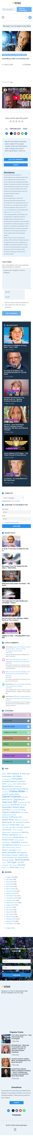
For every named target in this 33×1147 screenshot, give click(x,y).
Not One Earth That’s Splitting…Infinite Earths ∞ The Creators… (15, 619)
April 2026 (9, 886)
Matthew (15, 830)
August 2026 (10, 877)
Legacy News (10, 928)
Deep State (7, 802)
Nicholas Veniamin (19, 840)
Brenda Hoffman (22, 789)
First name (5, 509)
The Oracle (5, 865)
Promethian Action (10, 845)
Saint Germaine (9, 852)
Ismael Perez (8, 819)
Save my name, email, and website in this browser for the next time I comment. (17, 305)
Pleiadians (15, 842)
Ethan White (6, 810)
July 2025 (9, 907)
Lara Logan (5, 827)
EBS (29, 802)
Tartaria (4, 862)
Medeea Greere (6, 832)
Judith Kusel (5, 825)
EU (11, 810)
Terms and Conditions (15, 212)
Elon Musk (23, 805)
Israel (17, 820)
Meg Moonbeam (16, 832)
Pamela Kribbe (6, 842)
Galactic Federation (11, 812)
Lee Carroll (19, 827)
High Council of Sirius (9, 815)
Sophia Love (23, 855)
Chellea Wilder (17, 791)
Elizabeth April (15, 805)
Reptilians (18, 847)
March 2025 (10, 916)
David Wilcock (15, 129)
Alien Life (25, 774)
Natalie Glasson (18, 837)
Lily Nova (27, 827)
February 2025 (11, 919)
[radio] (10, 121)
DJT (15, 802)
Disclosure (10, 366)
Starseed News (20, 55)
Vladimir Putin (5, 867)
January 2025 (10, 921)
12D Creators (13, 773)
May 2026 (9, 884)
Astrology (9, 784)
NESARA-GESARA (8, 840)
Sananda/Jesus (22, 853)
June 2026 (9, 882)
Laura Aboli (12, 827)
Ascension (21, 781)
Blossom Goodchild (9, 789)
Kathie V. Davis (9, 659)
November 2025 (11, 898)
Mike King (25, 832)
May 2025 (9, 912)
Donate (16, 165)
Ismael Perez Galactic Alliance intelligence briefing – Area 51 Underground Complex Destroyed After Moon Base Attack (21, 1072)
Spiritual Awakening (8, 857)
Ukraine (15, 865)
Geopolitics (7, 55)
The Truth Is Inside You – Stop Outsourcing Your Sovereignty (21, 1036)
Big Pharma (18, 786)
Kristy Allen (15, 825)
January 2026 (10, 893)
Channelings (11, 341)
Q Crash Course (26, 845)
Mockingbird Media (7, 837)
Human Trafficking (10, 817)
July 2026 (9, 879)
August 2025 (10, 905)
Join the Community (15, 159)
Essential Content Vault (13, 807)
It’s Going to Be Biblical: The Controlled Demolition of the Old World (15, 372)
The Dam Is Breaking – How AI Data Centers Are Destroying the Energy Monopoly (18, 673)
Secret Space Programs (10, 855)
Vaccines (21, 865)
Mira (20, 835)
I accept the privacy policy (11, 522)
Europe (15, 810)
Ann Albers (17, 776)
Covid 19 (5, 794)
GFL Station (24, 812)
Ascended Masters (9, 781)
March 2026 (10, 889)
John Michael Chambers (23, 822)
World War (22, 867)
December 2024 (11, 923)
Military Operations (10, 835)
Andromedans (7, 776)
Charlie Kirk (5, 791)
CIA (27, 792)
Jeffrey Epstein (7, 822)
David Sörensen (7, 800)
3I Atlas (4, 774)
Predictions (24, 842)
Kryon (22, 825)
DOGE (25, 129)
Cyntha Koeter (14, 794)
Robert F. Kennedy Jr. (9, 850)
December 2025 (11, 896)
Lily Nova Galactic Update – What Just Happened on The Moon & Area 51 (20, 1060)
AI (20, 774)
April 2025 (9, 914)
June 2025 (9, 909)
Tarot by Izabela (8, 860)
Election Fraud (5, 805)
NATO (26, 837)
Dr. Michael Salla (22, 802)
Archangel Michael (6, 779)
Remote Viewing (10, 847)
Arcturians (17, 779)
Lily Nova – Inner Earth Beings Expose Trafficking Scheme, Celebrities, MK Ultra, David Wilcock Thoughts (16, 427)
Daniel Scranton (11, 796)
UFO (10, 865)
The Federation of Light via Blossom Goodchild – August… (15, 602)
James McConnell (23, 820)
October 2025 (10, 900)
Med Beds (20, 830)
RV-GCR (19, 850)
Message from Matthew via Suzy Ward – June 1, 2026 (15, 346)
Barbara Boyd (21, 784)
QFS (3, 847)
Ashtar (4, 784)
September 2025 (11, 902)
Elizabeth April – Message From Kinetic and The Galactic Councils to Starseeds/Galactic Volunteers (20, 1048)
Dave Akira (25, 797)
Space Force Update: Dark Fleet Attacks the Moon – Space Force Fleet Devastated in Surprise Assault (18, 649)
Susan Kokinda (23, 857)
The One (21, 862)
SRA (15, 857)
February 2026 (11, 891)
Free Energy (21, 810)
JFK (14, 822)
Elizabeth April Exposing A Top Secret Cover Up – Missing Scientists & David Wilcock (14, 399)
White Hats (14, 867)
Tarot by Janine (22, 860)
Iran (20, 817)
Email (3, 516)
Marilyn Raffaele (7, 830)
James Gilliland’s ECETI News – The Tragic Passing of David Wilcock (16, 454)
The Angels (12, 862)
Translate (17, 501)
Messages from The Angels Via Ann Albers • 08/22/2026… (14, 567)
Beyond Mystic (8, 786)
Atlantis (15, 784)
